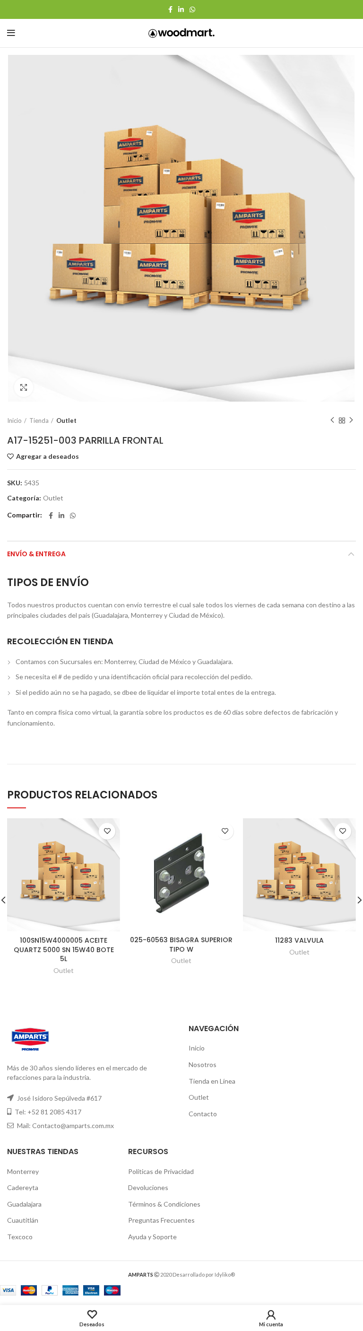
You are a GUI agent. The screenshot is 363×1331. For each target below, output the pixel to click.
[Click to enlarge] (23, 387)
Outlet (66, 420)
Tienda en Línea (212, 1081)
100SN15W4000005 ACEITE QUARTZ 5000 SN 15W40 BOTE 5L (64, 949)
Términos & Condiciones (164, 1204)
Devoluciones (148, 1187)
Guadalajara (24, 1204)
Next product (351, 420)
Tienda (39, 420)
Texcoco (20, 1237)
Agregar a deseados (47, 456)
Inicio (14, 420)
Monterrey (23, 1171)
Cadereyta (22, 1187)
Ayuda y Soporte (152, 1237)
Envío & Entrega (36, 554)
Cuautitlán (22, 1220)
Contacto (203, 1114)
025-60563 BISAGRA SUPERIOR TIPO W (181, 944)
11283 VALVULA (299, 940)
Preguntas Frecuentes (161, 1220)
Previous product (332, 420)
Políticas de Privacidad (161, 1171)
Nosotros (202, 1064)
